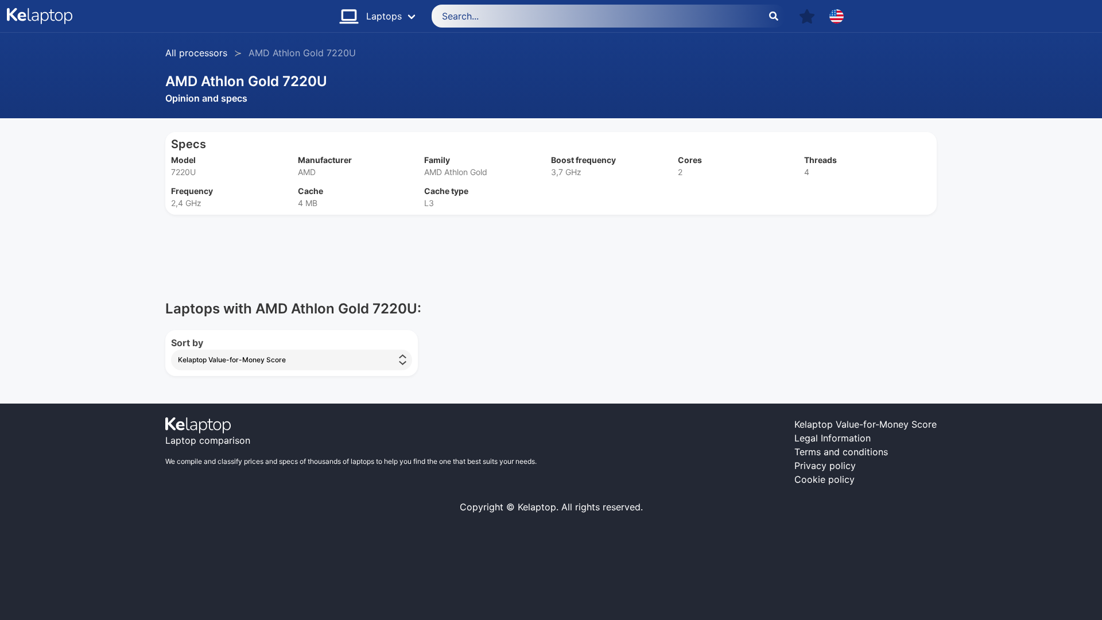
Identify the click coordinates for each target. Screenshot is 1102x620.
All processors (196, 53)
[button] (807, 16)
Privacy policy (825, 465)
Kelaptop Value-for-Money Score (865, 424)
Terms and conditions (841, 452)
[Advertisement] (509, 247)
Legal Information (832, 438)
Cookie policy (824, 479)
